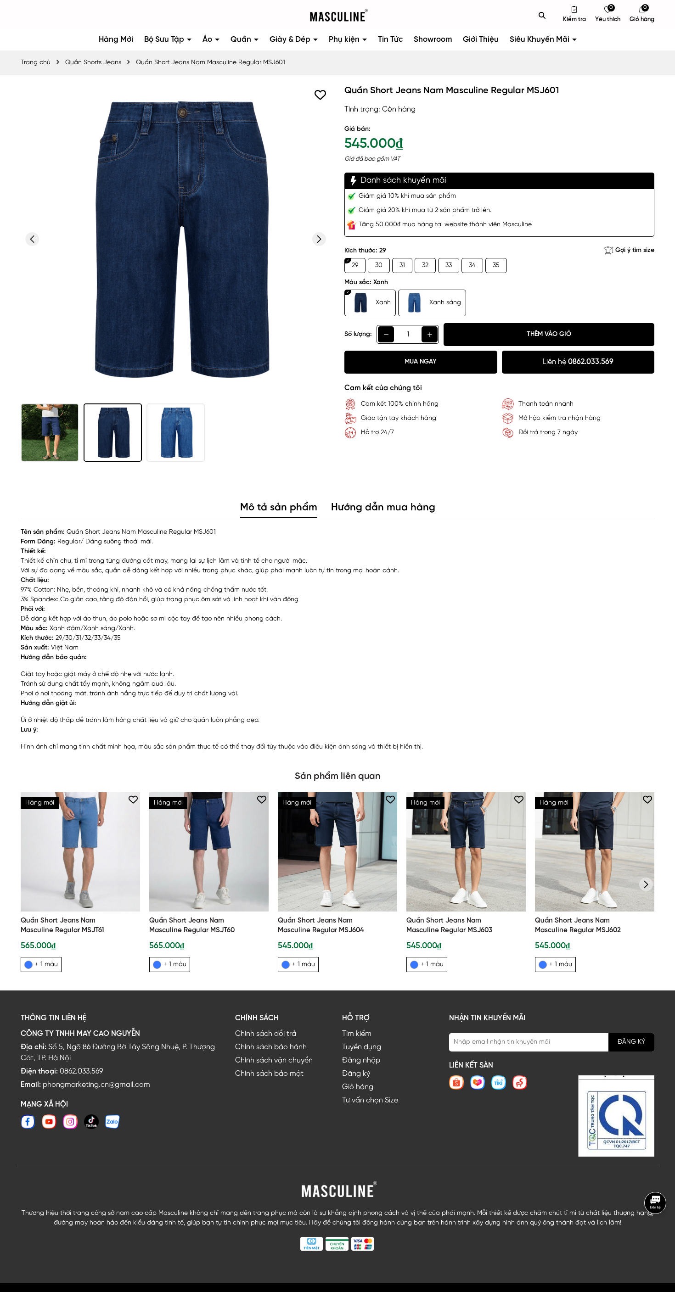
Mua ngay (421, 361)
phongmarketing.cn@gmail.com (96, 1085)
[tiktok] (91, 1122)
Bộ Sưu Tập (165, 39)
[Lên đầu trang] (656, 1234)
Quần (242, 39)
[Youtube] (49, 1122)
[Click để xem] (176, 239)
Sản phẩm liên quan (337, 776)
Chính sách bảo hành (271, 1047)
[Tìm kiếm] (542, 15)
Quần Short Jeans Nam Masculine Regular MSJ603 (449, 925)
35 (496, 265)
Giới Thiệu (481, 39)
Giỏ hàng (357, 1087)
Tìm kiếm (356, 1034)
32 (425, 265)
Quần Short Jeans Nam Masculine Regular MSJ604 (321, 925)
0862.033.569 (81, 1071)
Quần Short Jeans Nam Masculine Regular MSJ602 (578, 925)
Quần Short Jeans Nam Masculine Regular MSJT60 (192, 925)
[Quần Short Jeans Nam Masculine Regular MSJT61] (80, 852)
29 (355, 265)
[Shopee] (456, 1082)
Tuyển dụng (361, 1047)
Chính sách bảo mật (269, 1074)
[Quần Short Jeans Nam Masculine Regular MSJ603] (466, 852)
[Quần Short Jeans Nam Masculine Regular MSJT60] (209, 852)
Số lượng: (358, 334)
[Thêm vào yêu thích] (320, 95)
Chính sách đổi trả (265, 1034)
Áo (208, 39)
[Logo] (337, 15)
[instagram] (70, 1122)
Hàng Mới (116, 39)
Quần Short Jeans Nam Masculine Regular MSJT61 (62, 925)
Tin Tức (390, 39)
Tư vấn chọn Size (370, 1100)
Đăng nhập (361, 1060)
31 (402, 265)
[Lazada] (477, 1082)
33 (448, 265)
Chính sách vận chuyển (274, 1060)
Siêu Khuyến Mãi (540, 39)
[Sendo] (519, 1082)
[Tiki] (498, 1082)
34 (472, 265)
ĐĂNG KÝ (631, 1042)
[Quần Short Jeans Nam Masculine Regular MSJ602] (594, 852)
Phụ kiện (345, 39)
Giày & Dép (291, 39)
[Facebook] (28, 1122)
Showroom (433, 39)
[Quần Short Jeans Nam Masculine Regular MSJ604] (337, 852)
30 (378, 265)
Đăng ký (356, 1074)
